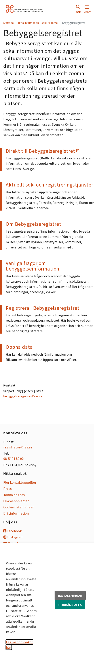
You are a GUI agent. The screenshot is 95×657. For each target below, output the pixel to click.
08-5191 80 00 (13, 458)
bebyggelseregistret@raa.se (22, 396)
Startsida (8, 22)
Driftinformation (16, 513)
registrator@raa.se (17, 447)
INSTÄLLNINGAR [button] (70, 595)
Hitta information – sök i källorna (38, 22)
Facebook (14, 531)
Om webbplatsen (16, 501)
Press (7, 488)
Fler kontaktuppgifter (19, 482)
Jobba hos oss (14, 495)
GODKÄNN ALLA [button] (70, 605)
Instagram (15, 537)
